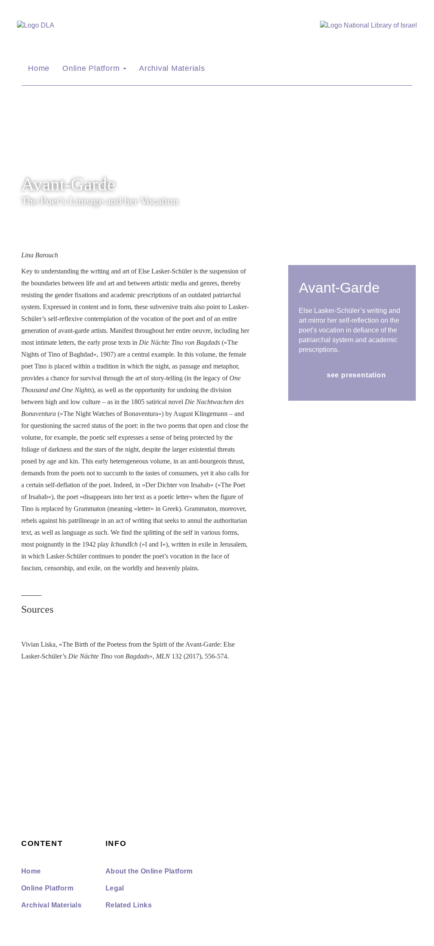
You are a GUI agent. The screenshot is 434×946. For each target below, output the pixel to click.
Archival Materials (172, 68)
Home (39, 68)
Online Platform (92, 68)
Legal (115, 888)
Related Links (129, 905)
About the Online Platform (149, 871)
